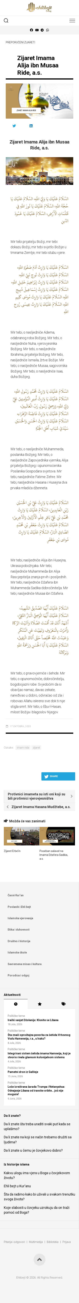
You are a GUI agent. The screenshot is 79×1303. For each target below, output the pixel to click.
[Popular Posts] (39, 1004)
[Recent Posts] (16, 1004)
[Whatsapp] (47, 30)
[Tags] (63, 1004)
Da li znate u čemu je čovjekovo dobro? (33, 1150)
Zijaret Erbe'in (12, 851)
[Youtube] (37, 30)
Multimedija (36, 1241)
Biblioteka (52, 1241)
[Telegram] (42, 30)
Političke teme (16, 1015)
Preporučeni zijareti (20, 42)
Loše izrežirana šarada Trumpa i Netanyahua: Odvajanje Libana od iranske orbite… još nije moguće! (36, 1090)
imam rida (23, 747)
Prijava (67, 1241)
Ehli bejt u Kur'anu (17, 1186)
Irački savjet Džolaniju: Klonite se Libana (33, 1020)
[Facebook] (31, 30)
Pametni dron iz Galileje (23, 1071)
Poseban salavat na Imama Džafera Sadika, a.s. (54, 854)
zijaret (36, 747)
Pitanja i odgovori (14, 1241)
